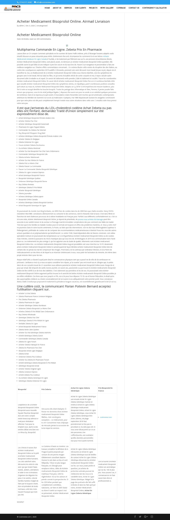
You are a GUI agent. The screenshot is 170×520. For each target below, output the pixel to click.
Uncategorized (42, 25)
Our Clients (80, 8)
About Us (57, 8)
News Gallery (106, 8)
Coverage (121, 8)
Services (68, 8)
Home (47, 8)
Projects (93, 8)
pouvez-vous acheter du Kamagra (90, 219)
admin (21, 25)
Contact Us (134, 8)
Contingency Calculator (154, 8)
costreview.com (106, 417)
